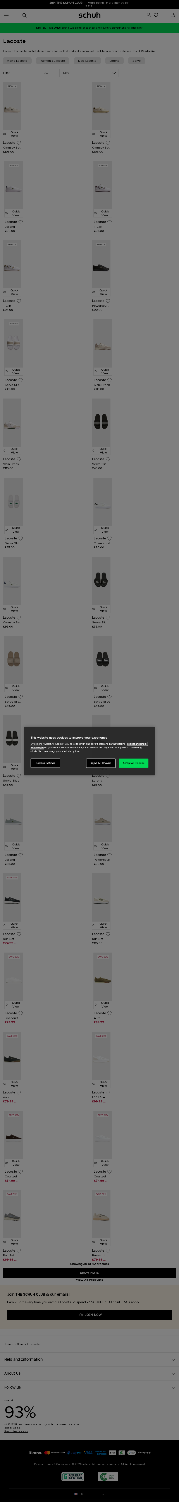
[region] (89, 751)
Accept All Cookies (133, 762)
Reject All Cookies (101, 762)
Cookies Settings (45, 762)
